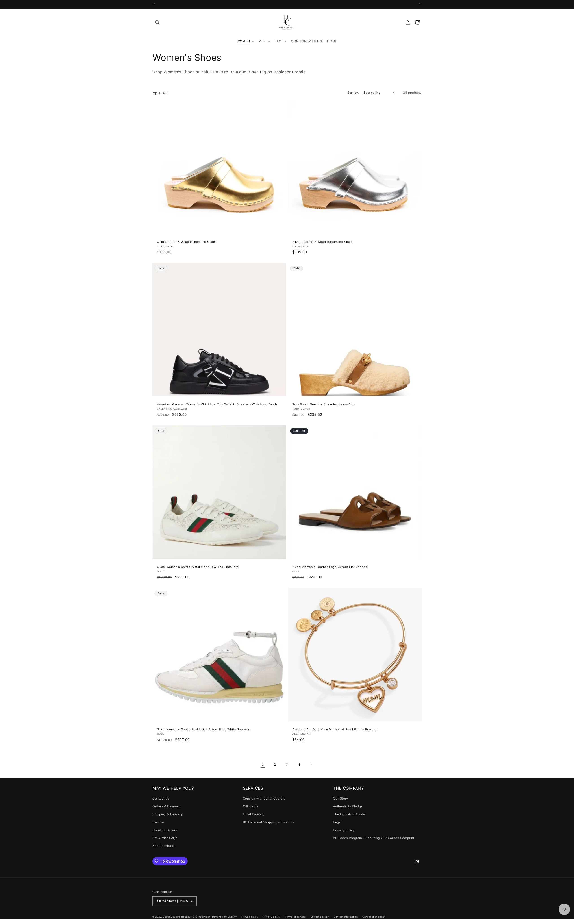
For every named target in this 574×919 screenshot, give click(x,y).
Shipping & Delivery (167, 814)
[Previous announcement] (154, 4)
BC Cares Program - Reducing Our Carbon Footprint (373, 838)
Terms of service (295, 916)
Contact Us (161, 798)
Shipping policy (320, 916)
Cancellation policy (373, 916)
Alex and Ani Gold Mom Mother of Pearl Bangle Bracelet (335, 729)
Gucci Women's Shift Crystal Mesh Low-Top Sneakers (197, 567)
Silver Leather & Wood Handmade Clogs (322, 241)
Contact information (346, 916)
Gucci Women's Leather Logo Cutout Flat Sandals (330, 567)
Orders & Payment (166, 806)
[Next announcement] (420, 4)
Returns (158, 822)
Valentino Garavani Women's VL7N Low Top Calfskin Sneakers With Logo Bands (217, 404)
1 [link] (263, 764)
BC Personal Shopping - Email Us (269, 822)
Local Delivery (254, 814)
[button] (157, 22)
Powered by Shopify (224, 916)
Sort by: (353, 92)
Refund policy (249, 916)
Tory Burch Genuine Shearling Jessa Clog (323, 404)
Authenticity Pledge (348, 806)
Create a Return (164, 830)
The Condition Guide (349, 814)
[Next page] (311, 764)
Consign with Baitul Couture (264, 798)
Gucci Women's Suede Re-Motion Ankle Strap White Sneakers (204, 729)
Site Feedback (163, 846)
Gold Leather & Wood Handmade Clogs (186, 241)
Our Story (340, 798)
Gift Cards (251, 806)
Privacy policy (271, 916)
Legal (337, 822)
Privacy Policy (343, 830)
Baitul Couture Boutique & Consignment (187, 916)
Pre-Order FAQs (164, 838)
